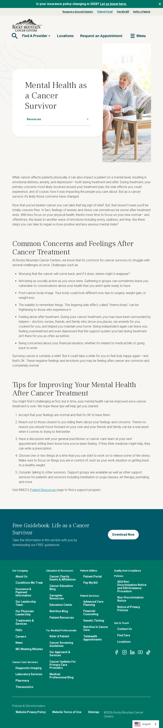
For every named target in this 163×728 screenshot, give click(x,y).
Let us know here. (113, 4)
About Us (21, 576)
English (147, 724)
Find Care (123, 635)
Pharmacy (22, 680)
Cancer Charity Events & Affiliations (62, 578)
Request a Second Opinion (77, 11)
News (19, 642)
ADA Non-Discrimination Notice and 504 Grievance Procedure (131, 586)
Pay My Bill (123, 11)
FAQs (19, 630)
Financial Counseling (90, 612)
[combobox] (145, 724)
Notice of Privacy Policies (128, 608)
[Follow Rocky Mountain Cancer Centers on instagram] (124, 652)
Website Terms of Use (66, 712)
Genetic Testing (93, 620)
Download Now (123, 534)
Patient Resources (43, 490)
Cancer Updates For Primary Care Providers (62, 665)
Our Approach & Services (59, 653)
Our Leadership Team (26, 603)
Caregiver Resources (56, 597)
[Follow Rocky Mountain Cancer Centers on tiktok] (148, 652)
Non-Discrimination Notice (130, 599)
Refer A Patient (59, 636)
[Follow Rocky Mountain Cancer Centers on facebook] (116, 652)
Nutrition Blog (58, 611)
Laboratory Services (29, 674)
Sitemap (93, 712)
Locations (65, 36)
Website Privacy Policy (31, 712)
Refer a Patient (141, 11)
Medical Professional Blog (61, 676)
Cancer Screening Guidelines (61, 644)
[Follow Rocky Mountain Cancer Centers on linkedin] (132, 652)
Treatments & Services (25, 622)
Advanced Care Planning (93, 603)
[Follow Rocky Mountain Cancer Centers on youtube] (140, 652)
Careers (21, 636)
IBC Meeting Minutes (29, 649)
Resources (34, 119)
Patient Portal (105, 11)
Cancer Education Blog (61, 587)
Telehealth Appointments (92, 638)
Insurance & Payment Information (23, 592)
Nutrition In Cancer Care (95, 628)
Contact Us (124, 629)
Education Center (60, 604)
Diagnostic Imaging (29, 668)
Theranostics (24, 687)
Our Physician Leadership (25, 613)
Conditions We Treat (29, 582)
